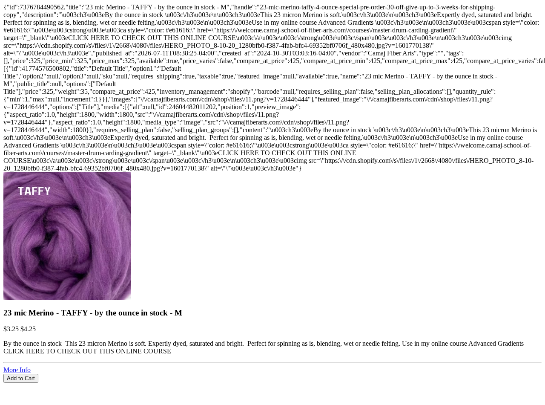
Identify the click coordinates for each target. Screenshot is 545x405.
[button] (272, 387)
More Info (17, 369)
